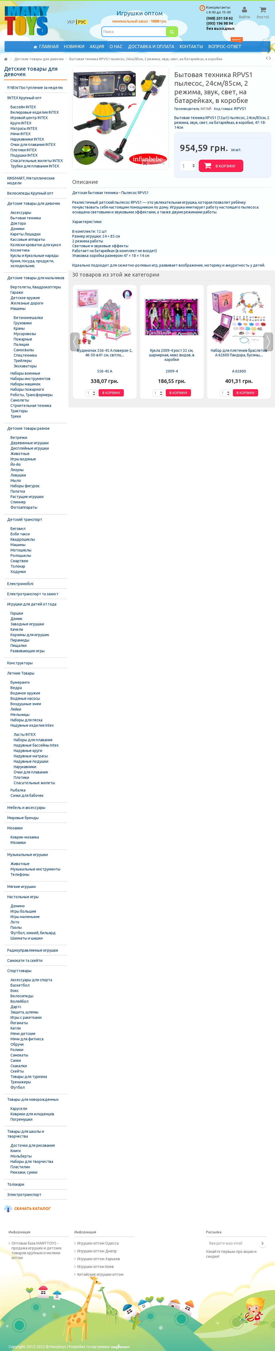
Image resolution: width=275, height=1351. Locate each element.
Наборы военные (25, 373)
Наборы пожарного (27, 389)
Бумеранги (20, 682)
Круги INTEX (20, 123)
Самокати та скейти (24, 960)
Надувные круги (28, 750)
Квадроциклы (22, 539)
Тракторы (19, 411)
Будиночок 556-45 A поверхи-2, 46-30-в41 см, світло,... (104, 352)
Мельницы (20, 714)
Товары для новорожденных (33, 1099)
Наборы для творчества (31, 1161)
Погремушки (21, 1119)
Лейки (15, 709)
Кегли (15, 1028)
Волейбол (19, 1001)
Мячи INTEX (20, 134)
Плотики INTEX (23, 150)
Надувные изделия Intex (32, 725)
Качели (16, 629)
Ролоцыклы (20, 555)
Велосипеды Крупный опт (30, 193)
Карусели (18, 1108)
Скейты (17, 1071)
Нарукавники (25, 767)
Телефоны (19, 874)
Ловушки (18, 475)
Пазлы (16, 927)
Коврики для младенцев (32, 1114)
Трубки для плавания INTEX (34, 166)
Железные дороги (26, 303)
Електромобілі (20, 584)
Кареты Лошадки (25, 234)
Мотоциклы (20, 550)
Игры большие (23, 911)
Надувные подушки (31, 761)
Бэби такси (20, 534)
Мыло (15, 480)
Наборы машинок (25, 384)
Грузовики (23, 323)
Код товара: (223, 108)
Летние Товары (20, 673)
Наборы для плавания (33, 740)
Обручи (17, 1044)
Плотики (21, 777)
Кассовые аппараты (27, 239)
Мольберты (21, 1156)
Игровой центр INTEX (29, 118)
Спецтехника (25, 355)
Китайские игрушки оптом (100, 1274)
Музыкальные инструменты (35, 869)
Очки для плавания (31, 772)
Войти (244, 17)
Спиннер (18, 502)
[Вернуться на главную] (5, 59)
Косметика (20, 250)
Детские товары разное (28, 428)
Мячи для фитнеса (27, 1039)
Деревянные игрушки (29, 443)
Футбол (17, 1087)
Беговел (18, 528)
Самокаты (19, 1055)
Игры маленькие (25, 917)
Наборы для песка (26, 720)
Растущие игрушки (27, 496)
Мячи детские (22, 1033)
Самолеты (19, 400)
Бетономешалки (28, 318)
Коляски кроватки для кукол (35, 245)
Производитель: (187, 108)
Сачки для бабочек (27, 795)
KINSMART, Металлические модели (31, 180)
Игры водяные (23, 459)
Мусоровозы (25, 334)
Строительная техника (30, 405)
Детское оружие (25, 298)
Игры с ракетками (26, 1017)
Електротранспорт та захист (33, 594)
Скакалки (18, 1066)
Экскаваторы (25, 366)
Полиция (21, 344)
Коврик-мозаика (24, 837)
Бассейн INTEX (23, 107)
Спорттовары (19, 971)
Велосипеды (21, 996)
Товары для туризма (28, 1076)
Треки (15, 416)
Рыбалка (18, 790)
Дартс (15, 1007)
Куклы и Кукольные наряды (34, 255)
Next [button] (268, 341)
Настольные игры (23, 897)
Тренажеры (20, 1082)
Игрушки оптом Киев (95, 1266)
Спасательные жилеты (34, 783)
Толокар (17, 566)
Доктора (18, 223)
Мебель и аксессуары (26, 807)
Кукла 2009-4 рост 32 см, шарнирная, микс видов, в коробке (171, 355)
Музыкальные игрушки (27, 854)
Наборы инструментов (30, 379)
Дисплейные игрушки (29, 448)
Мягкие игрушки (21, 886)
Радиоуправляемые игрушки (32, 950)
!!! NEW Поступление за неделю (35, 87)
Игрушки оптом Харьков (98, 1259)
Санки (15, 1060)
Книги (15, 1151)
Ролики (16, 1050)
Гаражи (16, 292)
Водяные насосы (25, 698)
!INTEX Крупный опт (24, 98)
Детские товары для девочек (33, 203)
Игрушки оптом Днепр (97, 1251)
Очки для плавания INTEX (33, 144)
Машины (18, 308)
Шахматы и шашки (26, 938)
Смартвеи (19, 561)
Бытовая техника (25, 218)
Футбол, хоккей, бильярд (33, 933)
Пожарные (23, 339)
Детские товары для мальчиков (35, 278)
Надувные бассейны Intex (36, 745)
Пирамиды (19, 640)
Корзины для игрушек (29, 635)
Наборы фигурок (24, 486)
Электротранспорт (24, 1194)
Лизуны (17, 470)
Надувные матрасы (31, 756)
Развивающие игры (27, 651)
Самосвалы (24, 350)
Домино (17, 906)
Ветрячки (18, 437)
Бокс (14, 990)
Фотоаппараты (23, 507)
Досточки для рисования (32, 1145)
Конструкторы (20, 663)
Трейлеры (23, 361)
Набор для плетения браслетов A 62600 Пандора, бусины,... (239, 352)
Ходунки (18, 571)
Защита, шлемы (24, 1012)
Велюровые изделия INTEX (34, 112)
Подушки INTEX (24, 155)
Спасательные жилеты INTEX (36, 161)
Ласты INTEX (25, 734)
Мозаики (15, 828)
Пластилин (20, 1167)
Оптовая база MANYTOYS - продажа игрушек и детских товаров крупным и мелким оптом (36, 1250)
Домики (17, 229)
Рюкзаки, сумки (23, 1172)
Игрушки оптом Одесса (98, 1243)
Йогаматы (19, 1023)
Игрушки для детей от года (31, 604)
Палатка (17, 491)
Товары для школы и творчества (25, 1133)
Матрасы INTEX (23, 128)
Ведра (16, 688)
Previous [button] (75, 341)
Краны (19, 328)
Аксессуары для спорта (31, 980)
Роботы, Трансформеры (31, 395)
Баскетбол (20, 985)
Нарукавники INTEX (27, 139)
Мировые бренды (23, 818)
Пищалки (18, 645)
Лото (14, 922)
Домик (16, 619)
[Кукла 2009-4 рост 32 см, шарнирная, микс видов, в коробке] (171, 317)
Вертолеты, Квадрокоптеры (35, 287)
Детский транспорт (24, 519)
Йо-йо (15, 464)
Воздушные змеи (25, 704)
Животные (20, 453)
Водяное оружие (25, 693)
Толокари (15, 1184)
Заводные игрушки (27, 624)
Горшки (16, 613)
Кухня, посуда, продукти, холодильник (32, 263)
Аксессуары (20, 212)
